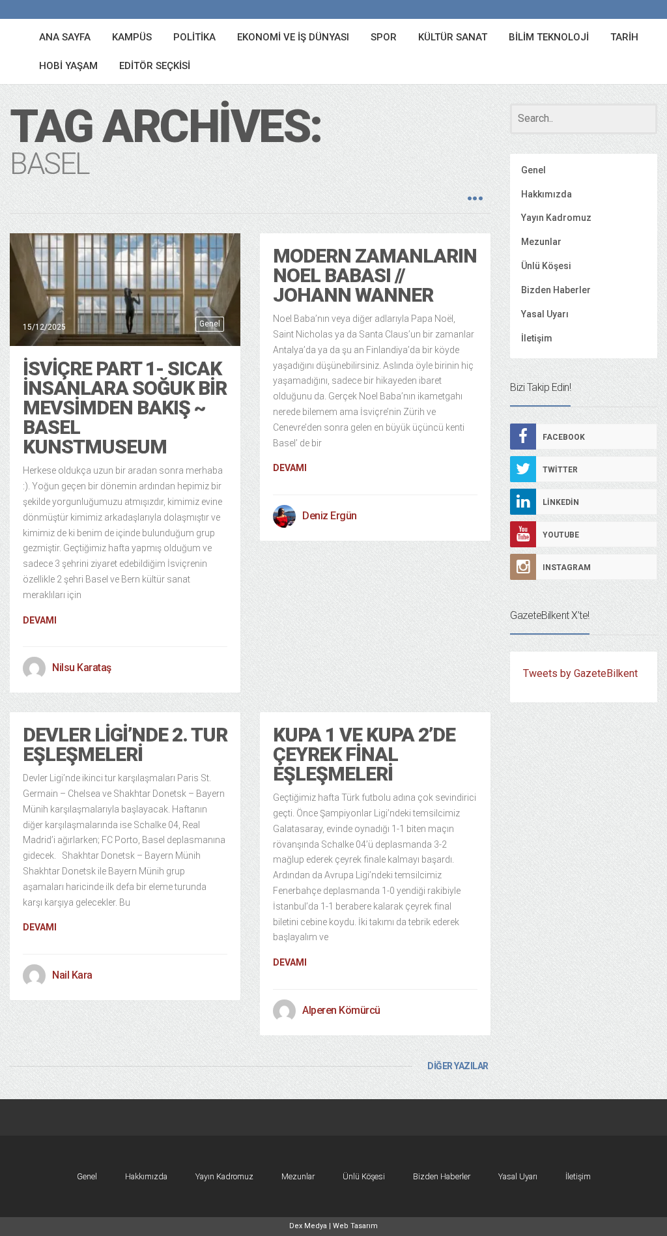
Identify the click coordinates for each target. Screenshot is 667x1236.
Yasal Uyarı (545, 314)
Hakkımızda (546, 194)
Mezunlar (541, 242)
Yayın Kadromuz (556, 217)
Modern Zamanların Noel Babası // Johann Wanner (375, 275)
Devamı (40, 620)
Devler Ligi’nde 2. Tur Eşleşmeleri (125, 744)
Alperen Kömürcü (341, 1010)
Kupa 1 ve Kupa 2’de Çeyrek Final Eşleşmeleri (364, 754)
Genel (209, 323)
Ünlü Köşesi (546, 266)
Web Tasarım (355, 1226)
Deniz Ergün (329, 516)
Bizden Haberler (556, 290)
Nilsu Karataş (81, 667)
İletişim (536, 338)
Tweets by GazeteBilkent (580, 673)
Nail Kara (72, 975)
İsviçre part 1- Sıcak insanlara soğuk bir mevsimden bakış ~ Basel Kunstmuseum (125, 407)
